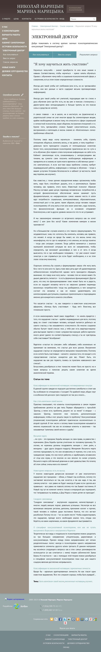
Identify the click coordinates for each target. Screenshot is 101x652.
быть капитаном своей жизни (51, 581)
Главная (35, 26)
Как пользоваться (10, 54)
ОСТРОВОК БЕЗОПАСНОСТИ (14, 46)
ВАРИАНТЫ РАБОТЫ (11, 35)
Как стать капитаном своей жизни (48, 401)
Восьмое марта (40, 436)
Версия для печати (67, 628)
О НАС (4, 27)
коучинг (88, 581)
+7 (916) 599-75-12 (50, 606)
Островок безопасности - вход (49, 19)
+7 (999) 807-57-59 (50, 610)
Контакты (26, 19)
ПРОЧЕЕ (66, 647)
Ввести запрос (9, 58)
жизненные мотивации (75, 581)
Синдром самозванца (43, 499)
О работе (6, 19)
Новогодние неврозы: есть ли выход (49, 470)
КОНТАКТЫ (7, 75)
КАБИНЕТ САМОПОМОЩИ (13, 42)
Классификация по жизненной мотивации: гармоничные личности (62, 568)
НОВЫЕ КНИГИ (8, 67)
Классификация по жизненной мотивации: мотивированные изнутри (63, 385)
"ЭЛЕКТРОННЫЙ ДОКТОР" (13, 50)
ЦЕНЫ (4, 38)
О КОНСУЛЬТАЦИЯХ (10, 31)
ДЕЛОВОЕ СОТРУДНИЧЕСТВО (15, 71)
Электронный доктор (49, 26)
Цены (16, 19)
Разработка (7, 606)
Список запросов (10, 62)
